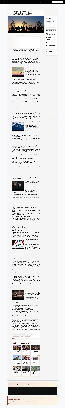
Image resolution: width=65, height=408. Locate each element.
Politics (10, 391)
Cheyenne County (19, 390)
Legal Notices (26, 393)
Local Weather (35, 392)
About (41, 2)
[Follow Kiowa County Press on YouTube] (54, 54)
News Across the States (12, 390)
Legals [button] (31, 2)
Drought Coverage (35, 391)
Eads (17, 392)
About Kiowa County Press (52, 391)
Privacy (50, 392)
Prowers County (19, 391)
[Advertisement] (26, 42)
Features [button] (20, 2)
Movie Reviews (43, 390)
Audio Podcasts (43, 391)
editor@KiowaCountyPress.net (15, 399)
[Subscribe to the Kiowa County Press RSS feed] (52, 54)
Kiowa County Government (28, 390)
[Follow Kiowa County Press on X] (47, 54)
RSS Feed (50, 390)
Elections (10, 392)
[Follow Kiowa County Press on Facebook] (49, 54)
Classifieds (42, 392)
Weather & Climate (35, 390)
